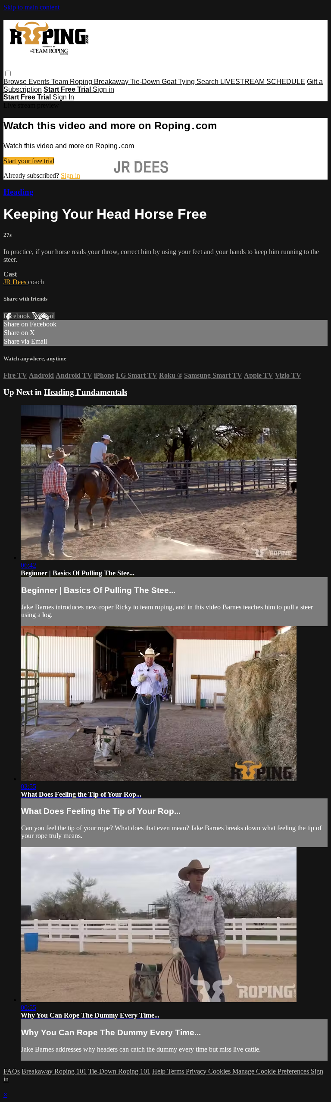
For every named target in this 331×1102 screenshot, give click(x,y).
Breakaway (112, 81)
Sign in (103, 89)
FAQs (11, 1071)
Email (47, 316)
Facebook (17, 316)
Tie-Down (146, 81)
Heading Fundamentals (85, 392)
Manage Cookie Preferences (271, 1071)
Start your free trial (28, 161)
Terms (176, 1071)
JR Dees (15, 282)
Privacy (197, 1071)
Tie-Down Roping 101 (119, 1071)
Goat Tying (179, 81)
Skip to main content (31, 7)
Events (39, 81)
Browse (15, 81)
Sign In (63, 97)
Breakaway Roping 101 (54, 1071)
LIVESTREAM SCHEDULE (262, 81)
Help (159, 1071)
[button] (8, 73)
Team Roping (72, 81)
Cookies (220, 1071)
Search (208, 81)
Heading (18, 191)
